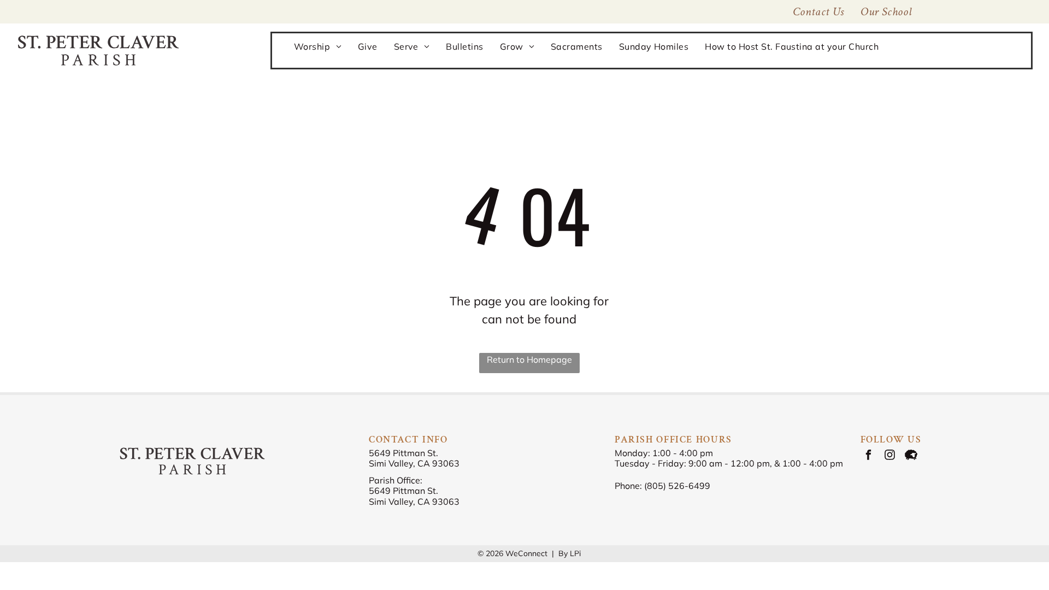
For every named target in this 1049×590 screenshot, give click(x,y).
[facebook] (868, 456)
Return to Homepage (529, 359)
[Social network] (911, 456)
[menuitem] (886, 12)
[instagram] (890, 456)
